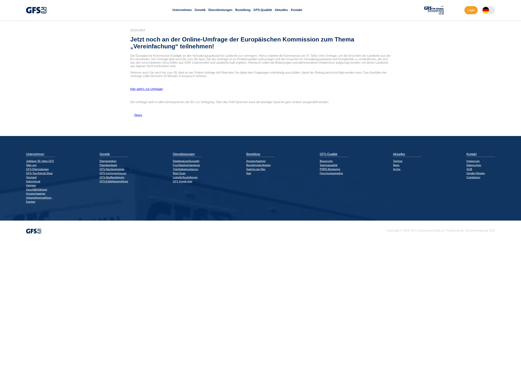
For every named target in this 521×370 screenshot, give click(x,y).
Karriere (30, 201)
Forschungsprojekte (331, 173)
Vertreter (31, 185)
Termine (397, 161)
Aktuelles (281, 10)
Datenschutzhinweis (13, 368)
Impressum (473, 161)
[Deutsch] (486, 10)
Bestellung (243, 10)
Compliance (473, 177)
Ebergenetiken (108, 161)
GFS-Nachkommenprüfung (114, 169)
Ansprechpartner (35, 193)
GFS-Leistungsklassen (113, 173)
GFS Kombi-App (182, 181)
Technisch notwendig (6, 314)
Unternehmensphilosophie (40, 197)
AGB (469, 169)
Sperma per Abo (255, 169)
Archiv (397, 169)
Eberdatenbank (108, 165)
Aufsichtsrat (33, 181)
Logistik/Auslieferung (185, 177)
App (248, 173)
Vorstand (31, 177)
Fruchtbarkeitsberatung (186, 165)
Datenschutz (473, 165)
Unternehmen (182, 10)
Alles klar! (3, 359)
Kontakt (296, 10)
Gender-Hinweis (475, 173)
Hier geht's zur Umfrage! (146, 89)
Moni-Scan (179, 173)
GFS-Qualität (262, 10)
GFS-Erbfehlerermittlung (114, 181)
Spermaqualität (328, 165)
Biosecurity (326, 161)
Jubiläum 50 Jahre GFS (40, 161)
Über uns (31, 165)
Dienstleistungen (220, 10)
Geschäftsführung (36, 189)
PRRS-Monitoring (330, 169)
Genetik (200, 10)
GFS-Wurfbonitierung (112, 177)
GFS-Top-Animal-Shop (39, 173)
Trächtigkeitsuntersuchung (187, 169)
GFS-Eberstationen (37, 169)
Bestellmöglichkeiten (258, 165)
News (136, 115)
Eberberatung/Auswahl (186, 161)
